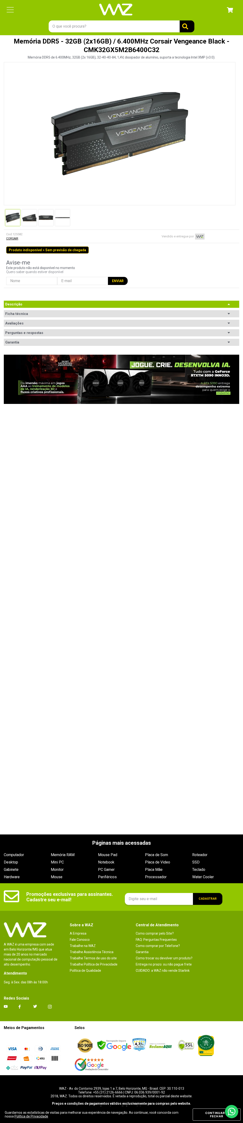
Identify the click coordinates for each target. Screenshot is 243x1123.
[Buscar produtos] (187, 26)
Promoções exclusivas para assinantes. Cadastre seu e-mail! (69, 896)
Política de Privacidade (31, 1116)
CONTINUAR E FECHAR (216, 1114)
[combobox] (121, 26)
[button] (10, 10)
